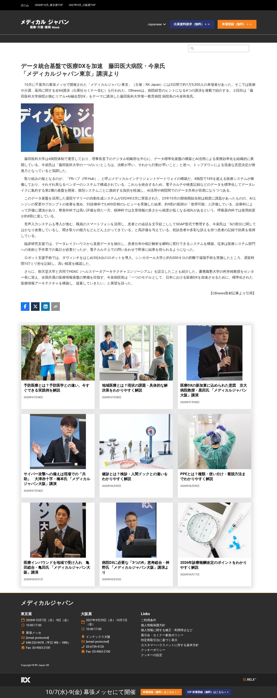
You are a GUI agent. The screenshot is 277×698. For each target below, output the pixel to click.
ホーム (25, 4)
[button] (192, 24)
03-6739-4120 (95, 647)
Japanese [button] (155, 24)
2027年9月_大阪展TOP (82, 4)
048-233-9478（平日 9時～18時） (48, 642)
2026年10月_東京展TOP (49, 4)
